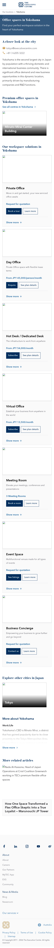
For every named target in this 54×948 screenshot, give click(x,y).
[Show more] (4, 4)
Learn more (30, 211)
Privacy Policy (8, 933)
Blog (4, 897)
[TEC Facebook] (4, 846)
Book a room (14, 503)
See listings (13, 577)
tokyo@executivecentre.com (21, 48)
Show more (12, 222)
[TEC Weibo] (50, 846)
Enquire (12, 285)
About (5, 860)
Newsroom (7, 902)
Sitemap (11, 936)
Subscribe (13, 355)
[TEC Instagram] (27, 846)
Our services (9, 913)
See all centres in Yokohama (17, 107)
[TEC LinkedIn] (15, 846)
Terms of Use (27, 933)
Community (8, 884)
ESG (4, 879)
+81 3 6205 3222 (15, 53)
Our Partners (8, 870)
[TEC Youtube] (38, 846)
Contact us (13, 651)
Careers (6, 865)
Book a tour (14, 211)
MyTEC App (8, 875)
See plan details (28, 285)
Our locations (7, 12)
